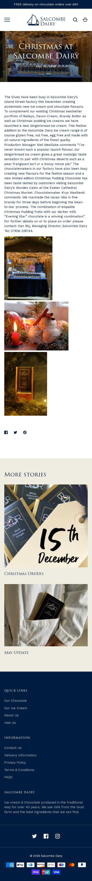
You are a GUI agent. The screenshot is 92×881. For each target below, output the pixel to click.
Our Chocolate (15, 701)
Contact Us (13, 748)
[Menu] (7, 19)
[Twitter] (34, 836)
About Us (11, 715)
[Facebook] (46, 836)
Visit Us (10, 723)
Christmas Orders (24, 573)
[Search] (75, 19)
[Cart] (85, 19)
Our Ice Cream (15, 708)
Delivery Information (20, 755)
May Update (16, 652)
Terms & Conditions (19, 770)
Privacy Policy (15, 762)
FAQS (8, 777)
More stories (25, 474)
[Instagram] (57, 836)
